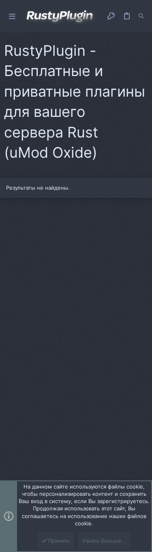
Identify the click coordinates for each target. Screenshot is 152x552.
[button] (12, 16)
